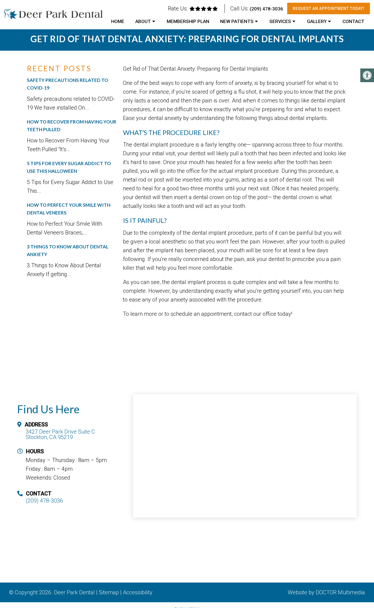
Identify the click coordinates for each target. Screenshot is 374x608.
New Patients (237, 21)
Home (117, 21)
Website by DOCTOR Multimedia (326, 592)
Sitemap (109, 592)
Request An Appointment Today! (328, 8)
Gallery (317, 21)
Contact (353, 21)
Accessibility (138, 592)
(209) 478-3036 (266, 9)
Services (280, 21)
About (143, 21)
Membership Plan (188, 21)
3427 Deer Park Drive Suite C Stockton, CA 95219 (60, 434)
